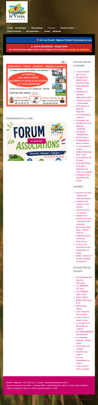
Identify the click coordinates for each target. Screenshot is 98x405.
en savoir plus (37, 141)
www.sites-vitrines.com (49, 401)
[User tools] (64, 62)
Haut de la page (86, 399)
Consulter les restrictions (78, 49)
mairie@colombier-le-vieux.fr (57, 382)
